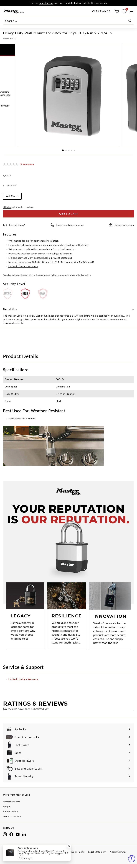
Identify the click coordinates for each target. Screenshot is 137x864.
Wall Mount (12, 196)
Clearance (101, 11)
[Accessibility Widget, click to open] (131, 858)
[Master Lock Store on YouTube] (18, 834)
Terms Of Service (12, 816)
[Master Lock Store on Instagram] (5, 834)
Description (10, 309)
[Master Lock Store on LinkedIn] (24, 834)
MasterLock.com (11, 801)
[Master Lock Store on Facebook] (11, 834)
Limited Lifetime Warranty (23, 266)
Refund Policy (10, 811)
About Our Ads (118, 851)
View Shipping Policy (80, 275)
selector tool (46, 3)
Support (7, 806)
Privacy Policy (77, 851)
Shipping (7, 207)
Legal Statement (97, 851)
